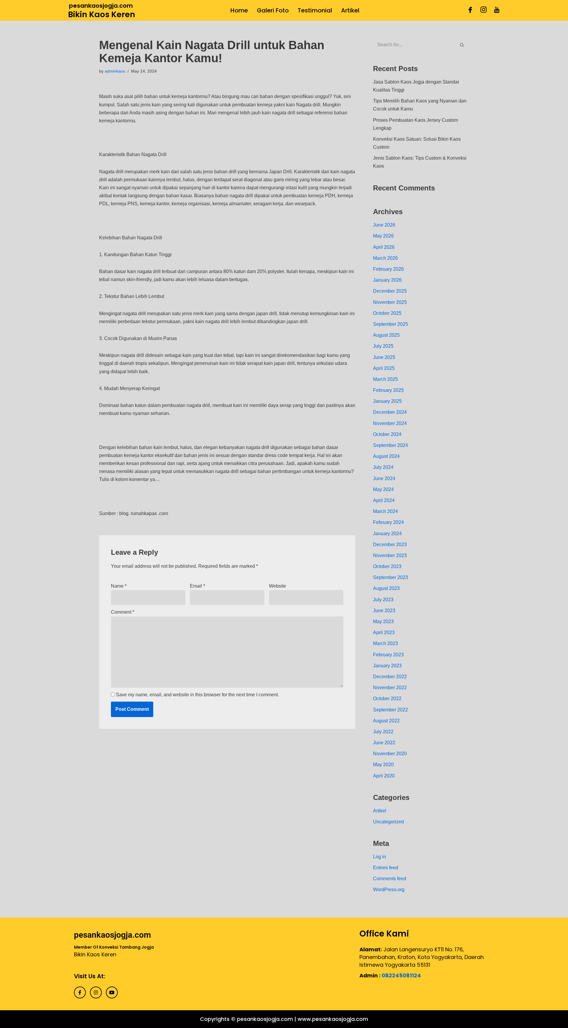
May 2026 (383, 235)
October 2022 (387, 698)
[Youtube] (497, 10)
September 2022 (390, 709)
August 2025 (386, 335)
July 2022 (383, 731)
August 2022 (386, 720)
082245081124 (401, 975)
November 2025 (390, 302)
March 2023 (385, 643)
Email (197, 585)
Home (239, 10)
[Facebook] (470, 10)
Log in (379, 856)
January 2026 (387, 280)
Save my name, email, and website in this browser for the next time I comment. (197, 694)
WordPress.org (388, 889)
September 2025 (390, 324)
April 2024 (384, 500)
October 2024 (387, 434)
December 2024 (390, 412)
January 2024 (387, 533)
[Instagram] (483, 10)
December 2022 (390, 676)
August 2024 (386, 456)
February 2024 (388, 522)
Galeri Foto (273, 10)
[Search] (462, 45)
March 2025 (385, 379)
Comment (122, 612)
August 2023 (386, 588)
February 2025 (388, 390)
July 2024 (383, 467)
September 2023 (390, 577)
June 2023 (384, 610)
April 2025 (384, 368)
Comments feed (389, 878)
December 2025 (390, 291)
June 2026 (384, 224)
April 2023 (384, 632)
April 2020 (384, 775)
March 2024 (385, 511)
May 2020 (383, 764)
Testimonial (315, 10)
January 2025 (387, 401)
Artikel (350, 10)
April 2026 (384, 247)
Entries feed (385, 867)
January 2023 (387, 665)
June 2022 (384, 742)
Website (277, 585)
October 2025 (387, 313)
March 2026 (385, 258)
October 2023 (387, 566)
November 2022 (390, 687)
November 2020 (390, 753)
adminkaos (115, 71)
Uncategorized (388, 821)
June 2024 (384, 478)
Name (119, 585)
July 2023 (383, 599)
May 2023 (383, 621)
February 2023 (388, 654)
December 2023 (390, 544)
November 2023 (390, 555)
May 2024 (383, 489)
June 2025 (384, 357)
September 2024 (390, 445)
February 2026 (388, 269)
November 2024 (390, 423)
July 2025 (383, 346)
